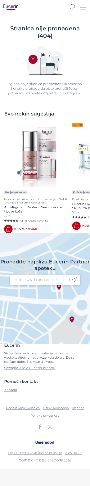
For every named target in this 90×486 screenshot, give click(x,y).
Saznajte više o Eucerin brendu (29, 368)
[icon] (74, 280)
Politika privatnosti (45, 415)
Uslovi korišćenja (56, 408)
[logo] (11, 7)
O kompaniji (73, 453)
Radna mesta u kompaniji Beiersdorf (35, 453)
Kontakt (10, 390)
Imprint (78, 408)
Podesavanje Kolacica (23, 408)
